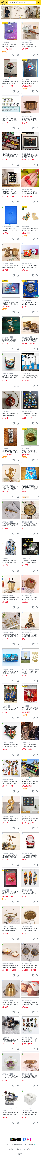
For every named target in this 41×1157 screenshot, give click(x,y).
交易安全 (21, 1154)
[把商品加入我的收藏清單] (13, 54)
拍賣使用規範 (27, 1149)
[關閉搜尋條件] (17, 2)
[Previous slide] (22, 30)
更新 (34, 1144)
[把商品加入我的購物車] (17, 54)
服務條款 (12, 1149)
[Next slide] (38, 30)
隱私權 (19, 1149)
